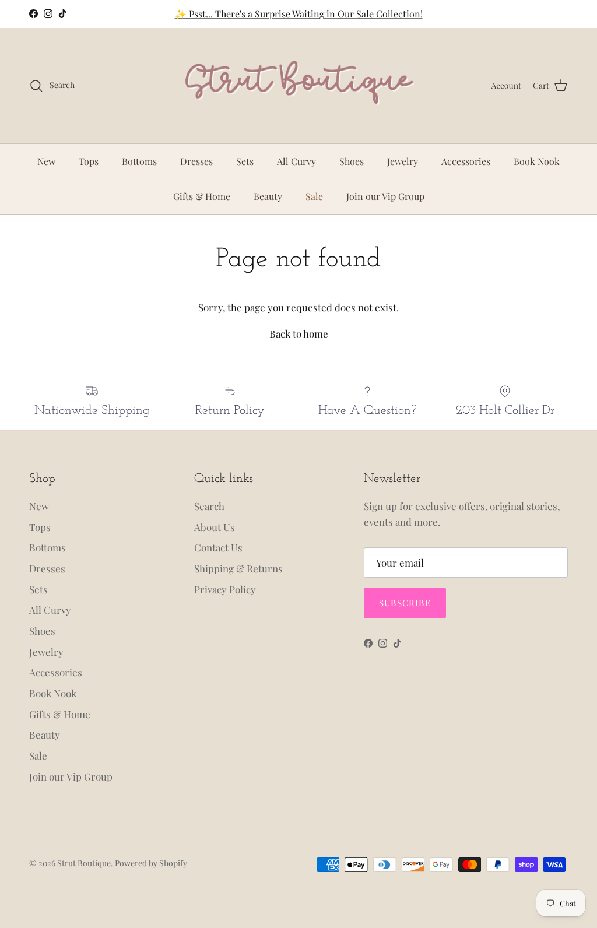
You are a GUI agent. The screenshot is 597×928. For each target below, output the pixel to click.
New (46, 161)
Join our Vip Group (385, 196)
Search (209, 506)
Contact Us (218, 547)
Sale (314, 196)
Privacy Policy (225, 589)
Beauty (268, 196)
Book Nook (537, 161)
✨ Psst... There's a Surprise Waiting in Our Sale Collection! (299, 14)
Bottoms (139, 161)
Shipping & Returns (238, 568)
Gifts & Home (201, 196)
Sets (245, 161)
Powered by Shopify (151, 863)
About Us (214, 527)
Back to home (298, 333)
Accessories (465, 161)
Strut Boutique (84, 863)
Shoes (351, 161)
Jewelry (402, 161)
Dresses (196, 161)
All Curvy (296, 161)
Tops (89, 161)
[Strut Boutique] (299, 86)
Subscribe (405, 603)
